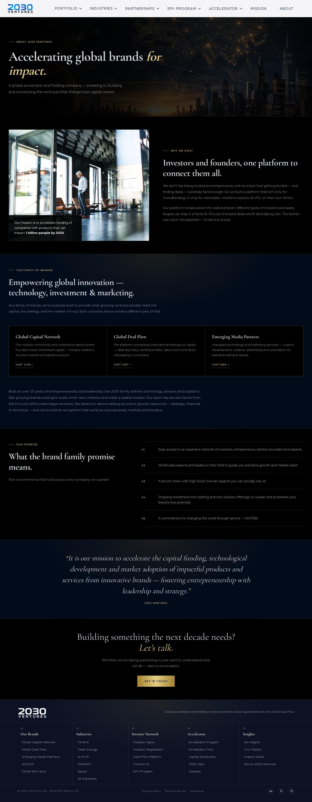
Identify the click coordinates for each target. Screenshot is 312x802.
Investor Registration (148, 749)
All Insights (252, 742)
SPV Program (142, 771)
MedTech (84, 764)
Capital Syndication (202, 756)
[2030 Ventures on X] (281, 791)
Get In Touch (156, 681)
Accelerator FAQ (201, 749)
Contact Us (141, 764)
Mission (258, 9)
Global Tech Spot (34, 771)
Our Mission (253, 749)
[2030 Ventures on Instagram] (291, 791)
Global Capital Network (38, 742)
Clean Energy (87, 749)
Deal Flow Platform (147, 756)
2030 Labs (196, 764)
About (286, 9)
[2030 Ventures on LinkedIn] (270, 791)
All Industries (87, 778)
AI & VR (83, 756)
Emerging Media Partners (40, 756)
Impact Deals (254, 756)
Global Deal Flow (34, 749)
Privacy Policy (151, 791)
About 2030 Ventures (260, 764)
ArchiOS (28, 764)
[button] (68, 8)
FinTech (83, 742)
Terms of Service (175, 791)
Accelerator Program (204, 742)
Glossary (195, 771)
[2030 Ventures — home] (20, 8)
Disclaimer (197, 791)
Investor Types (143, 742)
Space (82, 771)
